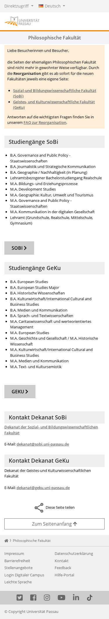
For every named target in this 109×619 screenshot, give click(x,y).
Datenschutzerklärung (74, 553)
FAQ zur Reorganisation (45, 122)
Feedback (63, 567)
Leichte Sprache (18, 581)
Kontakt (62, 560)
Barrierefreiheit (17, 560)
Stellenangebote (18, 567)
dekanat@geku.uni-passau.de (43, 487)
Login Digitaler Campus (24, 575)
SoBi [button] (18, 248)
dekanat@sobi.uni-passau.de (43, 444)
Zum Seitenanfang (52, 524)
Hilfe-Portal (64, 575)
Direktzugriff (17, 6)
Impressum (14, 553)
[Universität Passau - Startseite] (22, 20)
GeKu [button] (18, 391)
